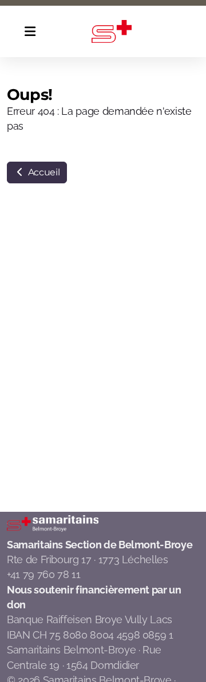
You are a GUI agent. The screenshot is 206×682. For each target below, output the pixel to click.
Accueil (43, 172)
